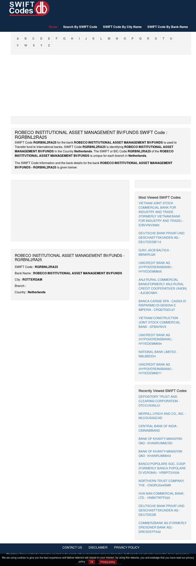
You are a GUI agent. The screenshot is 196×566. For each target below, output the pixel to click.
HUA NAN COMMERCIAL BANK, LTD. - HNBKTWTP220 (161, 495)
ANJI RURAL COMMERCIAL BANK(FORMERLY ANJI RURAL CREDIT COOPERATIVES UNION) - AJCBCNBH (163, 286)
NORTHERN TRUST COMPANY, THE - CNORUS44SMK (161, 483)
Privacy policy (107, 561)
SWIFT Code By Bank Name (167, 27)
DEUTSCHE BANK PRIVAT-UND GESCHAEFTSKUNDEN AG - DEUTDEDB (162, 510)
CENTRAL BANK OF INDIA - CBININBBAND (158, 428)
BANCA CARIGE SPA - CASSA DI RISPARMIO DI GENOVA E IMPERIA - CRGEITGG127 (162, 305)
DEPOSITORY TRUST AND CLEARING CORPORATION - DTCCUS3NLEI (159, 401)
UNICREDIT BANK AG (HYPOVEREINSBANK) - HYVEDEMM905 (156, 267)
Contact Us (72, 547)
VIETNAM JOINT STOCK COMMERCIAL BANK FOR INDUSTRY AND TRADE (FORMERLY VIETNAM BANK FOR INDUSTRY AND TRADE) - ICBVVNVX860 (161, 214)
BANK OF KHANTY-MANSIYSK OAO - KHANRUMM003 (160, 453)
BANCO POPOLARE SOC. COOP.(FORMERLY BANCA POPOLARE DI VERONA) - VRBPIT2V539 (162, 468)
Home (53, 27)
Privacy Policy (127, 547)
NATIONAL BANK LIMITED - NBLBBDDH (158, 354)
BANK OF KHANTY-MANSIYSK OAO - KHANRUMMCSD (160, 440)
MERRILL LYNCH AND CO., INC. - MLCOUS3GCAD (162, 415)
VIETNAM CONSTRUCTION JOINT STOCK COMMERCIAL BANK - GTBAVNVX (159, 322)
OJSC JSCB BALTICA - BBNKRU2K (155, 252)
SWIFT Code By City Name (122, 27)
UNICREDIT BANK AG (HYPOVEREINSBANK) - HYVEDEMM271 (156, 368)
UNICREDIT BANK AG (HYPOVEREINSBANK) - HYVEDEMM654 (156, 339)
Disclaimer (98, 547)
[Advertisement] (101, 85)
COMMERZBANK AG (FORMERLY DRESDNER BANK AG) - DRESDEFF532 (163, 527)
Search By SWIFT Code (80, 27)
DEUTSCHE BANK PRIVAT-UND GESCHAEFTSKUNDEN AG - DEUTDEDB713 (162, 237)
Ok (91, 561)
